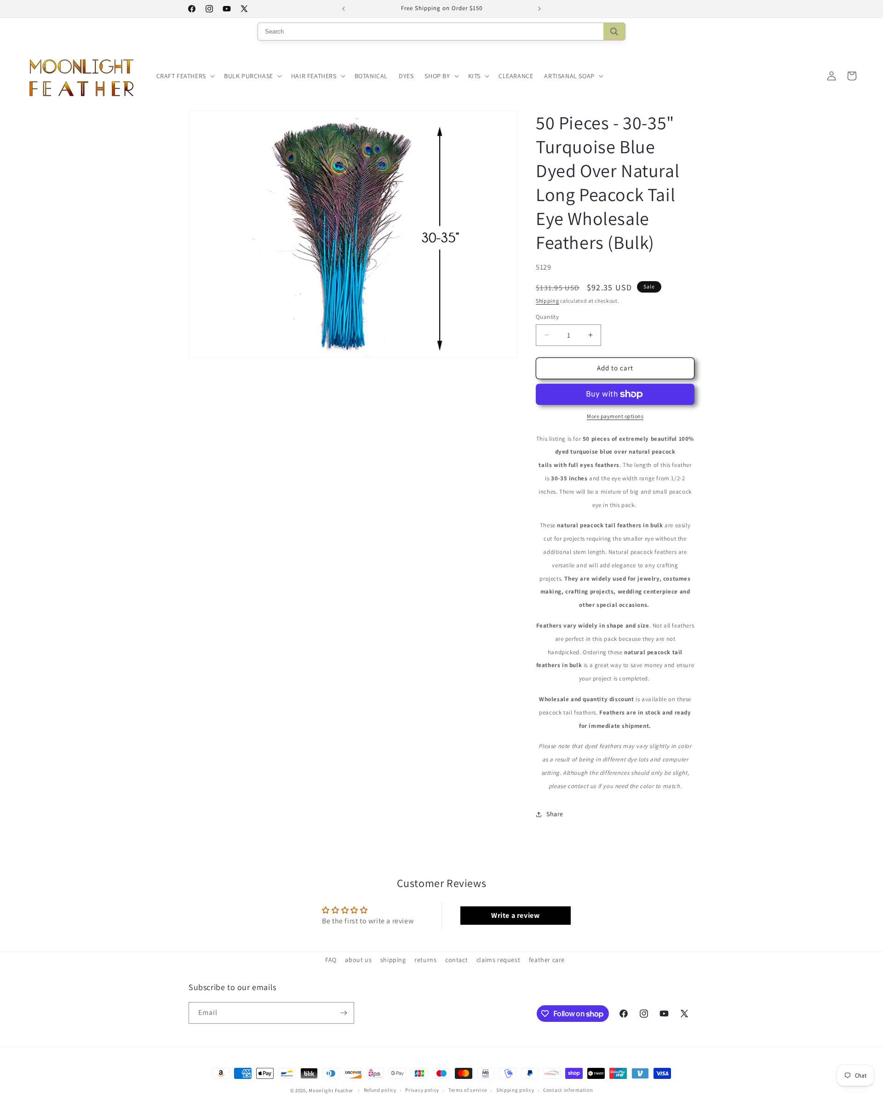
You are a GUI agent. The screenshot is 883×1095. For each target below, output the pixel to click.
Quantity (547, 317)
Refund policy (380, 1090)
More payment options (615, 416)
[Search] (614, 31)
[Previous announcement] (343, 8)
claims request (498, 960)
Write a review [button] (515, 915)
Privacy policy (422, 1090)
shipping (393, 960)
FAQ (331, 960)
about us (358, 960)
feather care (547, 960)
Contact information (568, 1090)
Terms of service (467, 1090)
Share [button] (554, 814)
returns (425, 960)
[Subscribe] (343, 1013)
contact (456, 960)
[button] (184, 76)
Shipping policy (515, 1090)
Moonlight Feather (331, 1090)
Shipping (547, 300)
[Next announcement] (539, 8)
